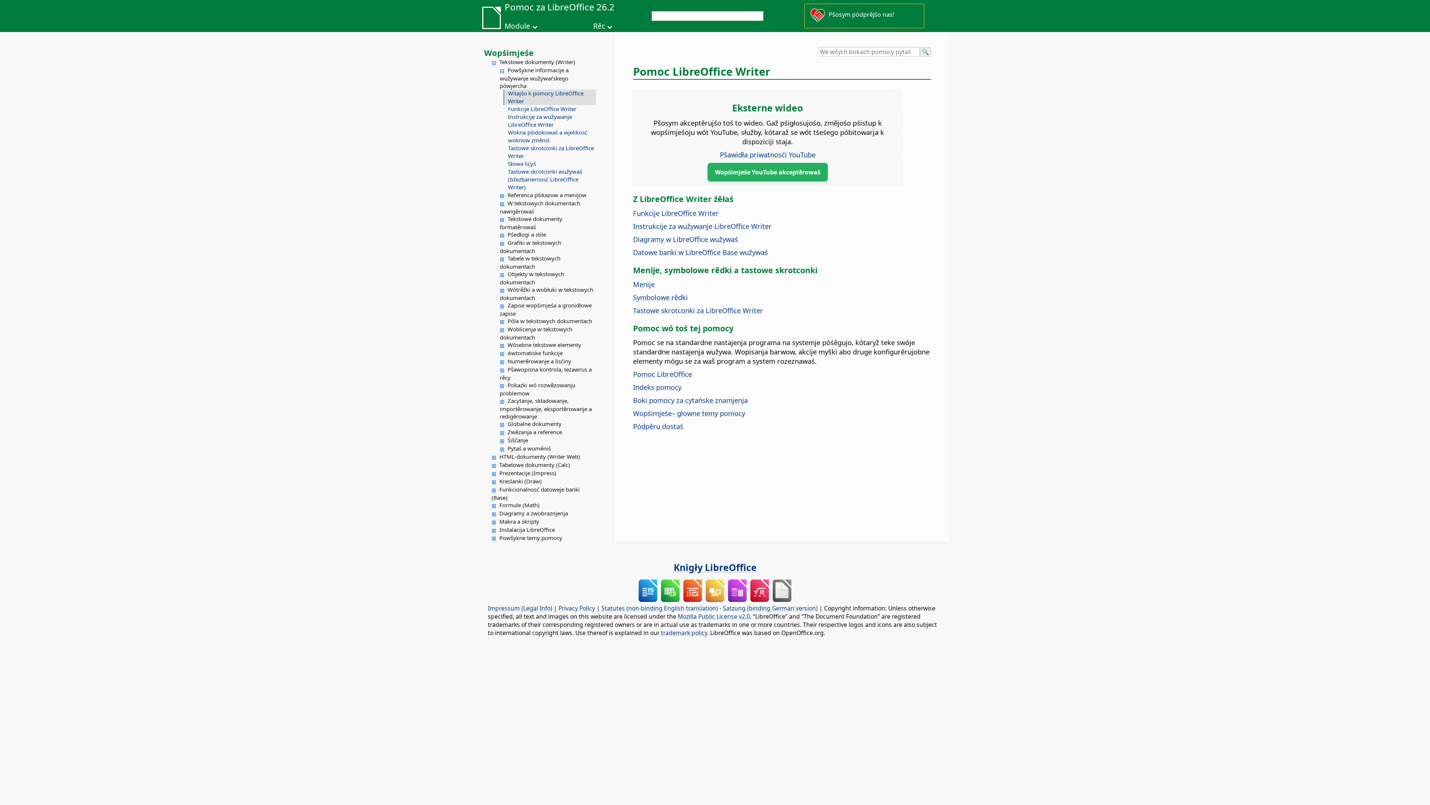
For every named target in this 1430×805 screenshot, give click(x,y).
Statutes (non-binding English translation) (659, 608)
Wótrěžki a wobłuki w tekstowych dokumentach (546, 294)
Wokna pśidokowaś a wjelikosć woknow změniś (547, 136)
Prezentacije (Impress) (527, 473)
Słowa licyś (522, 163)
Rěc (599, 26)
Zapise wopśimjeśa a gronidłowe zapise (546, 309)
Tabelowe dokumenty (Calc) (534, 464)
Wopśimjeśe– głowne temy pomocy (689, 413)
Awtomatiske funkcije (535, 353)
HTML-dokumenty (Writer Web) (539, 456)
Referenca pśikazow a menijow (547, 195)
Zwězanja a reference (535, 432)
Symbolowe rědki (660, 297)
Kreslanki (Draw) (520, 481)
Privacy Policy (577, 608)
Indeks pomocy (657, 387)
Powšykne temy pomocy (530, 538)
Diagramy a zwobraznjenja (533, 513)
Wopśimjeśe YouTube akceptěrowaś (767, 172)
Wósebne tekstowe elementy (544, 344)
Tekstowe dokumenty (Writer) (537, 62)
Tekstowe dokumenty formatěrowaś (531, 223)
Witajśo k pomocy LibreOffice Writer (546, 97)
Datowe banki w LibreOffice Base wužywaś (700, 252)
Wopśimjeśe (509, 52)
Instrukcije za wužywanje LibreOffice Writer (540, 120)
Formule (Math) (519, 505)
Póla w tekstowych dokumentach (550, 321)
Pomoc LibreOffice (662, 374)
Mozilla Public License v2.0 (714, 616)
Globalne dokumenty (535, 423)
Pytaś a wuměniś (529, 448)
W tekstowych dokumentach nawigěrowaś (540, 207)
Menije (644, 284)
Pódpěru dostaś (658, 426)
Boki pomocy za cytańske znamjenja (690, 400)
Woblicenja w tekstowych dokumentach (536, 333)
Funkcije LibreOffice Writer (542, 109)
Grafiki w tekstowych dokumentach (530, 247)
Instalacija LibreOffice (527, 529)
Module (517, 26)
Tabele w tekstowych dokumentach (530, 262)
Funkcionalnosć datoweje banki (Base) (536, 493)
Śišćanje (518, 440)
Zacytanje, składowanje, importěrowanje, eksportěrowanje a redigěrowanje (546, 408)
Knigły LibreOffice (715, 567)
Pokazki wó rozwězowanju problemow (537, 389)
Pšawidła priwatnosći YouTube (768, 154)
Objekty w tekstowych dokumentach (532, 278)
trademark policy (684, 633)
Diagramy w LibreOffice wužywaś (685, 239)
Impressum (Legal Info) (520, 608)
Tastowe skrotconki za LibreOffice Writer (551, 152)
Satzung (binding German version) (770, 608)
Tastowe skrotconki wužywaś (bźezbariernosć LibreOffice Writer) (545, 179)
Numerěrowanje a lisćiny (539, 361)
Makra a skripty (519, 521)
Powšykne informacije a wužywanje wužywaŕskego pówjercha (534, 77)
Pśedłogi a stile (527, 234)
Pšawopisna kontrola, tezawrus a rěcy (546, 373)
